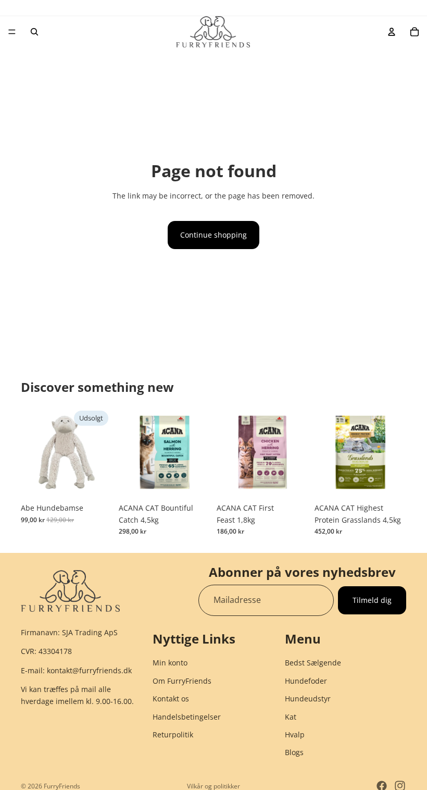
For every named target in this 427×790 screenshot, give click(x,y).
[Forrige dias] (130, 452)
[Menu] (12, 32)
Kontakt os (171, 698)
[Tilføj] (194, 482)
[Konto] (391, 31)
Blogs (294, 752)
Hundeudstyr (308, 698)
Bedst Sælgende (313, 663)
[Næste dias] (198, 452)
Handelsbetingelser (187, 716)
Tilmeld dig (372, 600)
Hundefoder (306, 680)
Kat (290, 716)
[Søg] (34, 31)
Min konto (170, 663)
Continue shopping (213, 235)
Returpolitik (173, 734)
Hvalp (295, 734)
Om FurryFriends (182, 680)
